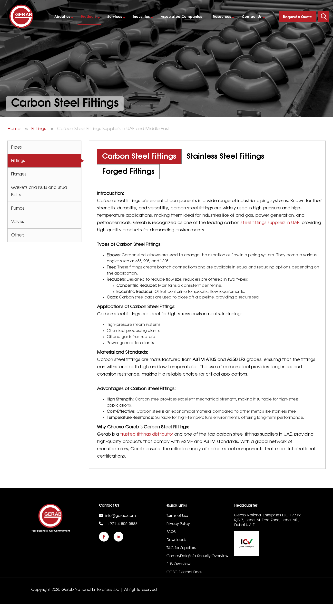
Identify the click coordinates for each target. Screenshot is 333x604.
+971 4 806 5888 (121, 523)
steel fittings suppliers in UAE (270, 223)
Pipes (16, 147)
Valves (17, 222)
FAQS (171, 531)
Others (18, 235)
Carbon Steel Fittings (139, 156)
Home (14, 129)
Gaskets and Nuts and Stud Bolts (39, 191)
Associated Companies (181, 17)
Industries (141, 17)
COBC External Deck (184, 572)
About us (62, 17)
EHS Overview (178, 564)
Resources (222, 17)
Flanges (18, 174)
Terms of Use (177, 515)
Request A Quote (297, 17)
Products (88, 17)
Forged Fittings (128, 171)
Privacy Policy (178, 523)
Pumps (17, 208)
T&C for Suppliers (181, 547)
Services (114, 17)
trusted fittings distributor (146, 434)
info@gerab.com (120, 515)
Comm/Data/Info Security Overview (197, 555)
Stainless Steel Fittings (225, 156)
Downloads (176, 539)
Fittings (38, 129)
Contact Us (251, 17)
